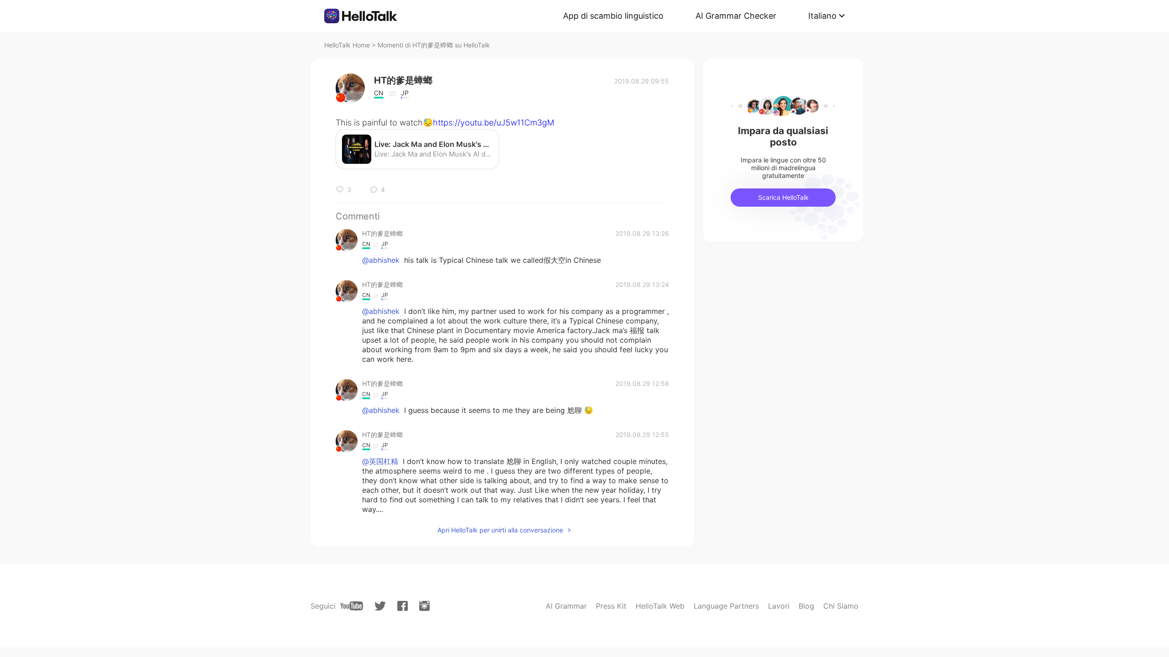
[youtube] (351, 605)
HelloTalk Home (347, 45)
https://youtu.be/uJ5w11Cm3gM (493, 122)
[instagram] (424, 606)
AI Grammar (566, 605)
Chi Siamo (840, 605)
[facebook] (402, 606)
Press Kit (611, 605)
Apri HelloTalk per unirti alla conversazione (500, 530)
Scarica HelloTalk (783, 197)
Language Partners (726, 605)
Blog (806, 605)
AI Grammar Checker (735, 16)
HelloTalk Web (660, 605)
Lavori (779, 605)
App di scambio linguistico (613, 16)
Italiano (822, 16)
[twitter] (380, 606)
